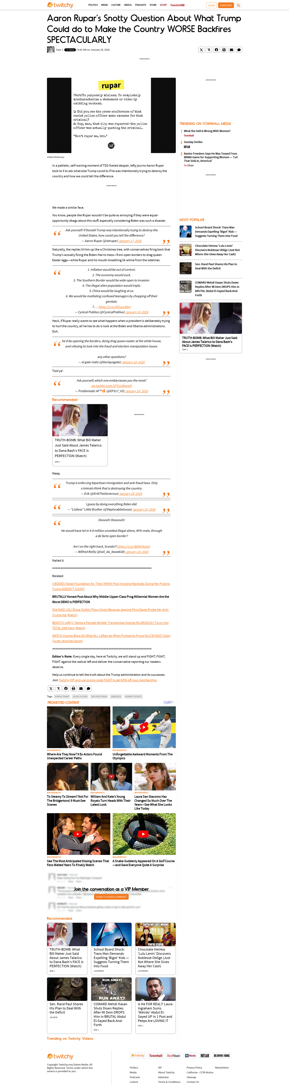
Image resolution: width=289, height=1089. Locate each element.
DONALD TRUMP (62, 696)
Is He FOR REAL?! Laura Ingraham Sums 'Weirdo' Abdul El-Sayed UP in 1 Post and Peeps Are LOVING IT (155, 1013)
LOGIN (211, 5)
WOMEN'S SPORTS (133, 696)
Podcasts (140, 5)
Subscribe (226, 5)
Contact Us (193, 1082)
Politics (93, 5)
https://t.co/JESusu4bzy (114, 307)
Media (104, 5)
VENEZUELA (116, 696)
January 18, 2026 (136, 312)
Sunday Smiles (193, 142)
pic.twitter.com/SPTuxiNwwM (111, 386)
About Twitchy (166, 1072)
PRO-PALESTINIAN (99, 696)
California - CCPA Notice (200, 1072)
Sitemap (191, 1077)
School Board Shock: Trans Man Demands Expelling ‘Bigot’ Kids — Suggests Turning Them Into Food (111, 958)
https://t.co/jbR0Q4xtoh (133, 546)
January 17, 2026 (129, 241)
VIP (160, 1067)
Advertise (163, 1077)
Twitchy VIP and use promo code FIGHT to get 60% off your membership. (108, 680)
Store (153, 5)
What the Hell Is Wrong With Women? (207, 131)
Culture (116, 5)
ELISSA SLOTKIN (80, 696)
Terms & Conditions (169, 1082)
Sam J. (60, 50)
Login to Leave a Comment (111, 896)
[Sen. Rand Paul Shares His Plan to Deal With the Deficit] (67, 989)
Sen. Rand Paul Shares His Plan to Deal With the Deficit (66, 1008)
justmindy (99, 971)
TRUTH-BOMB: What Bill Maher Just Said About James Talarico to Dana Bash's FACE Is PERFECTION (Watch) (66, 958)
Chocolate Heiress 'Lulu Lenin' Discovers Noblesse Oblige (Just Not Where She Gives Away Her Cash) (154, 958)
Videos (128, 5)
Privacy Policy (194, 1067)
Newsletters (222, 1067)
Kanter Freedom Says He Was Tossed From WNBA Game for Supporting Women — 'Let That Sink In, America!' (211, 157)
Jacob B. (54, 1017)
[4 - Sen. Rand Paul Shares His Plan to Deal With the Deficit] (186, 268)
